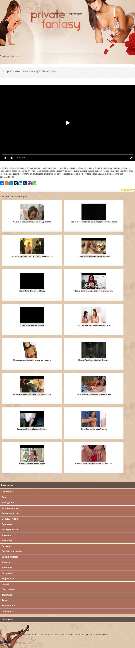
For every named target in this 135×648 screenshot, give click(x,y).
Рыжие (5, 584)
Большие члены (10, 519)
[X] (16, 183)
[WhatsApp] (34, 183)
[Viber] (30, 183)
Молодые (7, 567)
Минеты (6, 562)
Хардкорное (8, 605)
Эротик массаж (10, 557)
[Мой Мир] (11, 183)
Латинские (7, 573)
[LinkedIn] (20, 183)
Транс (5, 600)
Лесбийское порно (12, 551)
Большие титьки (10, 513)
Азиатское (7, 491)
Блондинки (8, 502)
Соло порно (8, 589)
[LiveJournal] (25, 183)
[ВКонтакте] (2, 183)
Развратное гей (10, 529)
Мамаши (6, 535)
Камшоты (7, 540)
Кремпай (6, 546)
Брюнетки (7, 524)
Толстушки (7, 595)
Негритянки (8, 578)
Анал (4, 497)
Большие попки (10, 508)
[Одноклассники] (7, 183)
